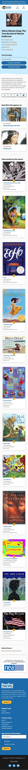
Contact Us (6, 702)
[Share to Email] (17, 95)
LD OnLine (5, 724)
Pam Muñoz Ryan (8, 39)
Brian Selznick (13, 42)
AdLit (4, 720)
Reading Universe (7, 726)
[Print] (24, 95)
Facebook (10, 765)
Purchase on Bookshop (14, 63)
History (3, 650)
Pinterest (14, 765)
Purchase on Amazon (14, 67)
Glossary (4, 710)
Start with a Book (7, 728)
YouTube (18, 765)
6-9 (8, 47)
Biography (8, 44)
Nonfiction (14, 44)
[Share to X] (11, 95)
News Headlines (6, 712)
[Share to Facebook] (5, 95)
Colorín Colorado (7, 722)
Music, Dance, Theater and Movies (13, 650)
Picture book (9, 49)
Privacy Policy (14, 761)
